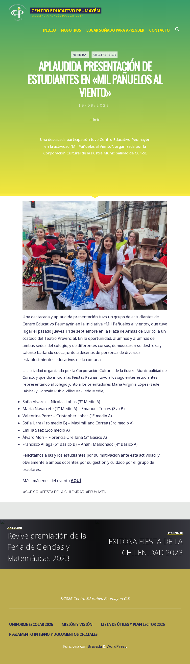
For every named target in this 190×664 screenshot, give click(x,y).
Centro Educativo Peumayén (65, 10)
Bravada (94, 646)
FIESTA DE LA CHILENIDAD (63, 492)
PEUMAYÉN (97, 492)
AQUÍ (76, 480)
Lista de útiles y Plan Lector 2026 (133, 624)
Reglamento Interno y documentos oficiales (53, 634)
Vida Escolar (104, 55)
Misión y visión (77, 624)
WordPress (116, 646)
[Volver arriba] (170, 644)
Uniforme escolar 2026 (31, 624)
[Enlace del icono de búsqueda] (177, 30)
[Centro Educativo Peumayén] (17, 11)
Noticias (79, 55)
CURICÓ (31, 492)
